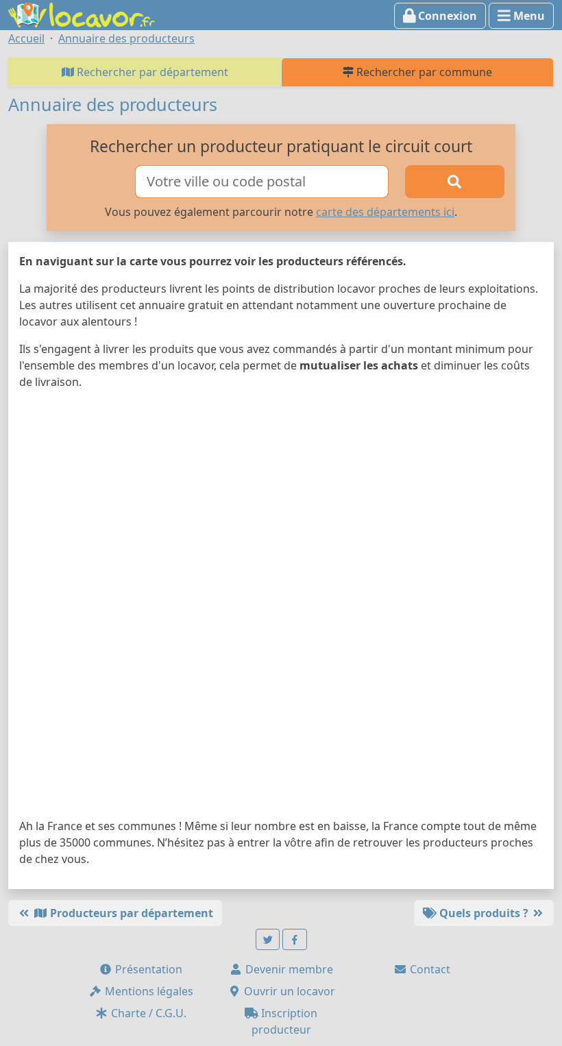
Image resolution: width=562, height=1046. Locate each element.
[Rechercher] (454, 181)
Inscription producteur (285, 1021)
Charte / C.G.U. (147, 1013)
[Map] (281, 606)
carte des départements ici (385, 211)
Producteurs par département (130, 913)
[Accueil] (81, 13)
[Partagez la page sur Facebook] (294, 939)
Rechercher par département (151, 72)
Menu (528, 15)
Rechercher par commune (423, 72)
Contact (428, 969)
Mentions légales (147, 991)
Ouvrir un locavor (288, 991)
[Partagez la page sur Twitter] (268, 939)
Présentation (147, 969)
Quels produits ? (484, 913)
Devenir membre (288, 969)
